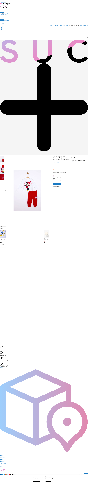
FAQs (87, 25)
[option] (1, 241)
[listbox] (70, 170)
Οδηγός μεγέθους (71, 161)
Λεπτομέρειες (3, 226)
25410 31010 (2, 0)
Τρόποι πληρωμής (2, 461)
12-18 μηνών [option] (61, 172)
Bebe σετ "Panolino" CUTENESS (46, 239)
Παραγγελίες (2, 23)
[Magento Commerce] (3, 5)
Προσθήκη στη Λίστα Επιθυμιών (56, 186)
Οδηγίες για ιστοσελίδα (3, 463)
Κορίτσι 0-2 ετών (60, 156)
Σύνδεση (64, 25)
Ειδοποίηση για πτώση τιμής (56, 162)
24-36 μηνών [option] (54, 172)
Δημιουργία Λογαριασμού (83, 25)
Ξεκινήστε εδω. (6, 13)
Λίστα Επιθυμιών (2, 22)
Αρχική (54, 156)
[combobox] (83, 26)
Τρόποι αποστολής (2, 460)
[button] (5, 190)
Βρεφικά (56, 156)
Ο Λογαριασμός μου (52, 25)
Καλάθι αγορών (2, 468)
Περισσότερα (1, 350)
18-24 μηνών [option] (57, 172)
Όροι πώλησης (2, 462)
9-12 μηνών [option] (64, 172)
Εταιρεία (1, 459)
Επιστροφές (61, 25)
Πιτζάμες (64, 156)
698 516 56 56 (2, 1)
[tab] (3, 226)
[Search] (87, 26)
